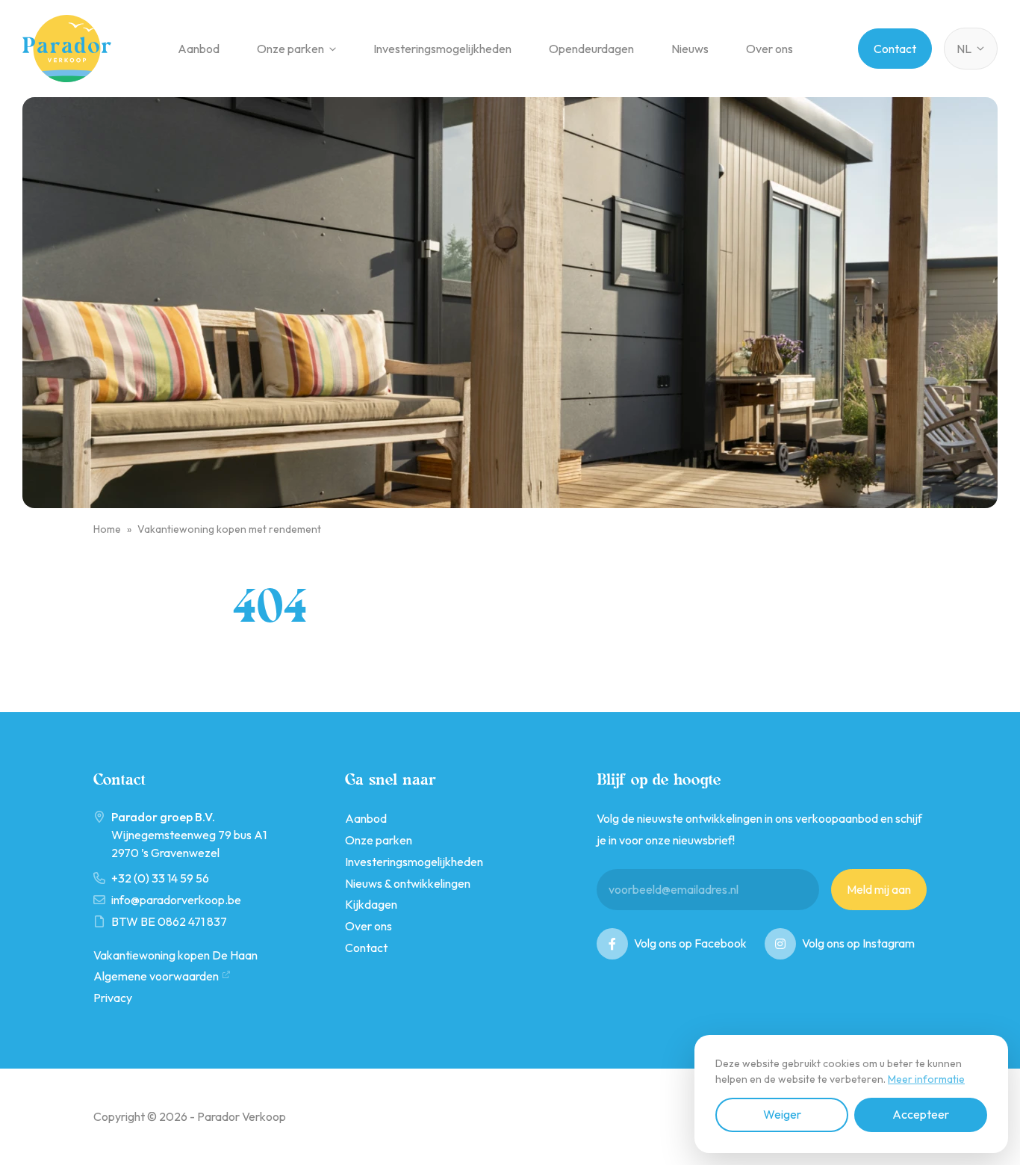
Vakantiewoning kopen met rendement (229, 529)
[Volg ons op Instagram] (780, 943)
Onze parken (290, 48)
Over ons (769, 48)
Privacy (112, 997)
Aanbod (199, 48)
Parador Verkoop (67, 48)
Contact (895, 48)
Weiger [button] (782, 1114)
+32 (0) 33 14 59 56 (160, 878)
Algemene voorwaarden (156, 975)
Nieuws (690, 48)
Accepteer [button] (920, 1114)
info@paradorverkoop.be (176, 899)
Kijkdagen (371, 904)
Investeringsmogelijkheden (442, 48)
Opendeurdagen (591, 48)
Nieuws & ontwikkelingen (407, 883)
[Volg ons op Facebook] (612, 943)
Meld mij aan (879, 889)
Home (107, 529)
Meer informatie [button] (926, 1079)
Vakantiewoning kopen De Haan (175, 955)
